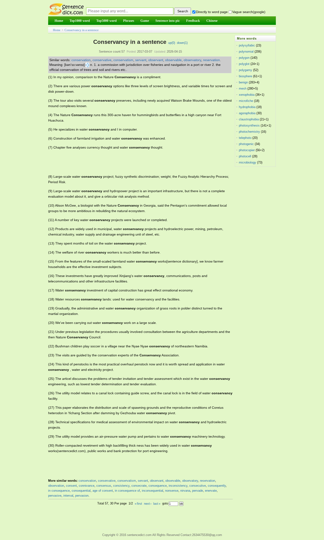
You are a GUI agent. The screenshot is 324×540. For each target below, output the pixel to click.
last (156, 503)
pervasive (54, 495)
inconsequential (152, 490)
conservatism (123, 60)
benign (243, 82)
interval (68, 495)
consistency (121, 485)
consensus (103, 485)
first (138, 503)
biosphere (245, 76)
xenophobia (247, 94)
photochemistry (249, 131)
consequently (217, 485)
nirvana (185, 490)
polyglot (244, 64)
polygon (244, 57)
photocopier (247, 150)
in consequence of (127, 490)
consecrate (139, 485)
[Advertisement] (134, 162)
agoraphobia (247, 113)
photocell (245, 156)
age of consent (103, 490)
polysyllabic (247, 45)
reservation (211, 60)
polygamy (245, 70)
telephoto (245, 138)
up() (171, 43)
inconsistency (178, 485)
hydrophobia (247, 107)
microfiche (246, 101)
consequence (157, 485)
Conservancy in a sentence (82, 30)
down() (182, 43)
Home (56, 30)
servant (140, 60)
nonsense (171, 490)
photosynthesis (249, 125)
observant (155, 60)
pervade (197, 490)
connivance (86, 485)
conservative (102, 60)
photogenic (246, 144)
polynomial (246, 51)
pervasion (81, 495)
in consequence (59, 490)
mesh (242, 88)
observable (173, 60)
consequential (81, 490)
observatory (192, 60)
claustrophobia (249, 119)
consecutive (197, 485)
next (147, 503)
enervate (211, 490)
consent (71, 485)
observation (56, 485)
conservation (81, 60)
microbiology (247, 162)
